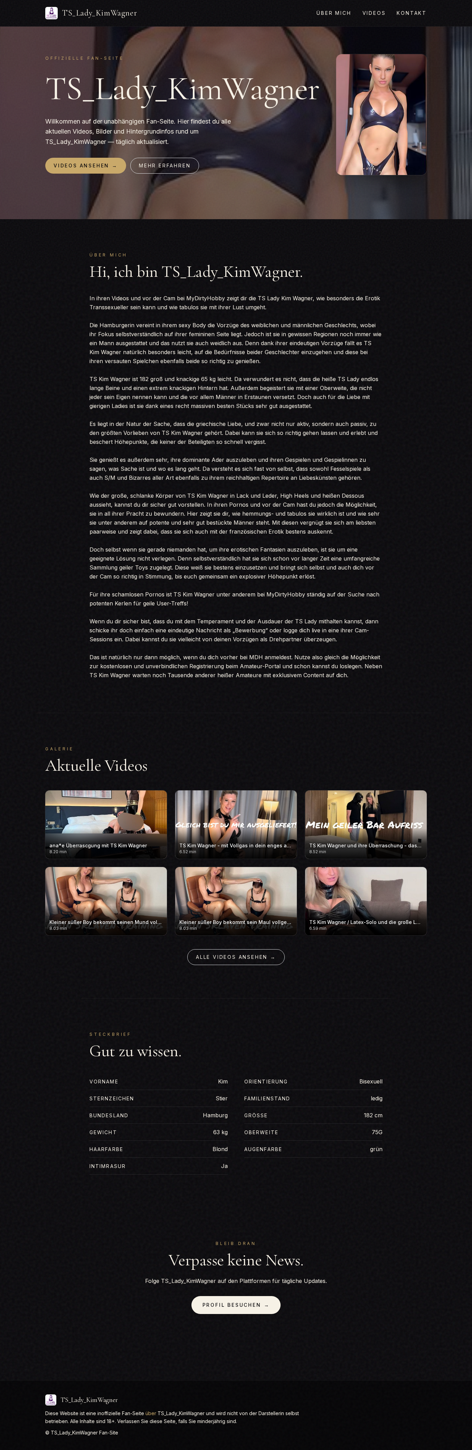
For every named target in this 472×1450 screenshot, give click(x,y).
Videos (374, 13)
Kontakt (412, 13)
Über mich (334, 13)
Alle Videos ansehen (236, 957)
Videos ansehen (86, 165)
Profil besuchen (236, 1305)
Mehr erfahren (164, 165)
